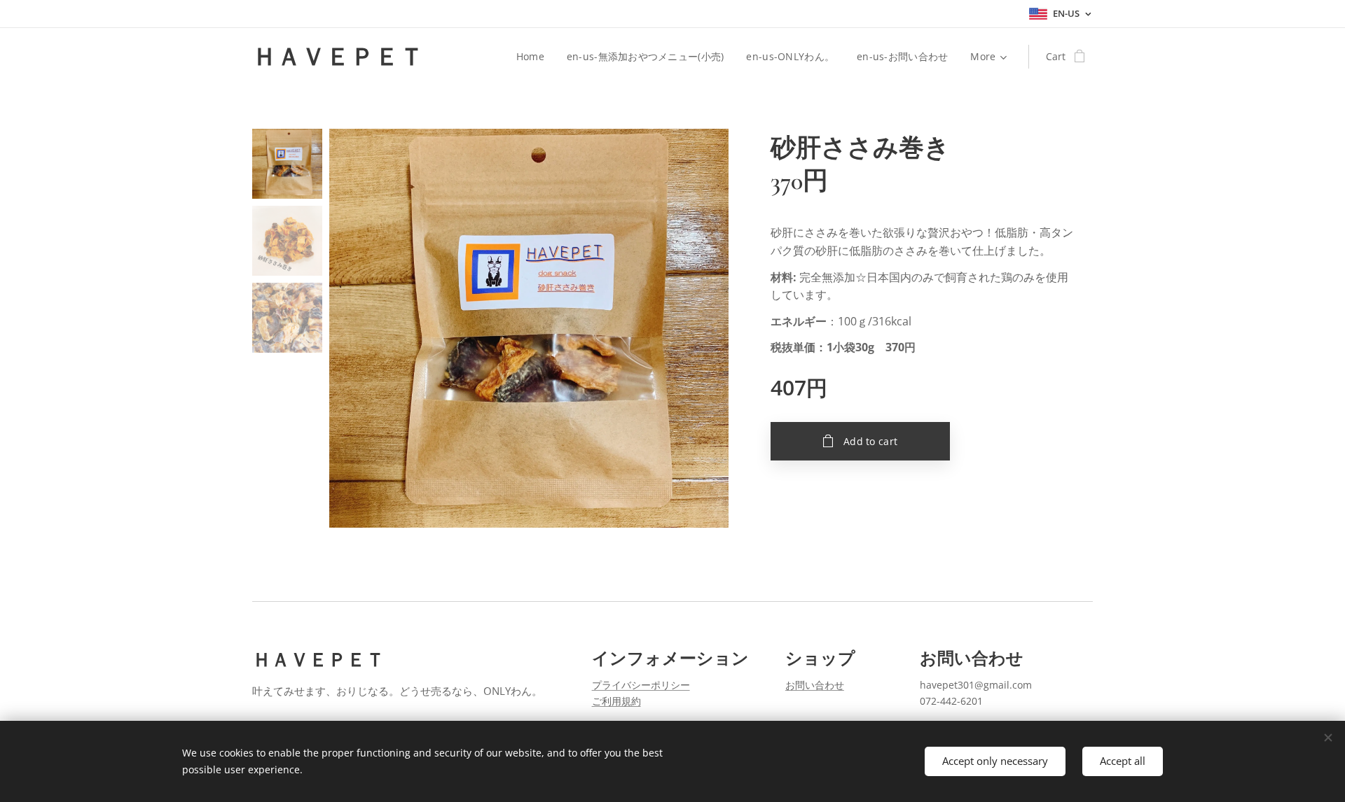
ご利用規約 (616, 701)
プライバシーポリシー (641, 684)
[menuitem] (534, 56)
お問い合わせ (814, 684)
